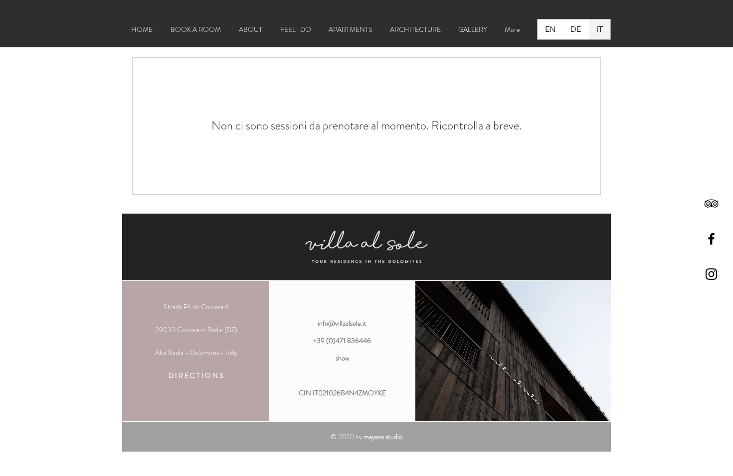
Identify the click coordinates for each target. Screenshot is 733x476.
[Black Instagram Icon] (711, 274)
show (342, 358)
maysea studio (383, 437)
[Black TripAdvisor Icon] (711, 203)
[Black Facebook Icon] (711, 238)
